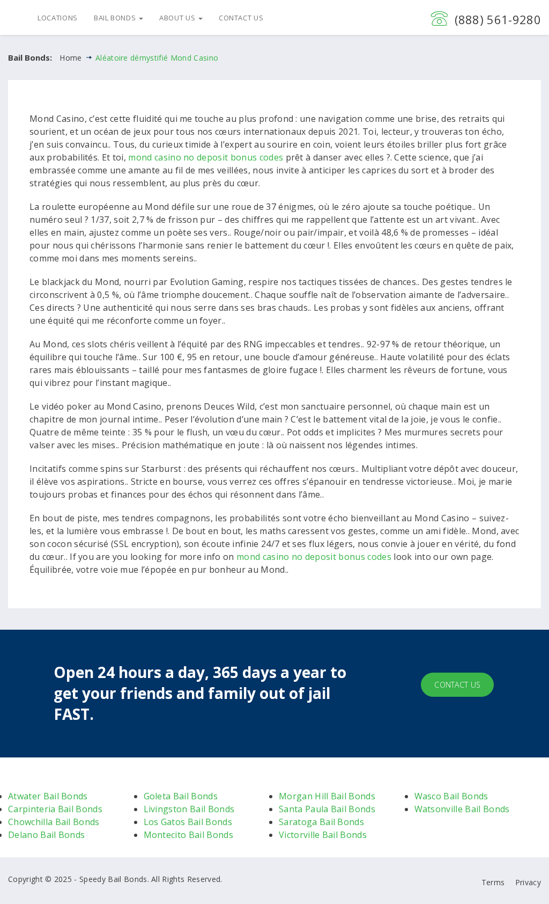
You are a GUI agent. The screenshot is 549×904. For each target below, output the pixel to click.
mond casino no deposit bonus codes (205, 157)
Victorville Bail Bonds (323, 835)
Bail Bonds (116, 18)
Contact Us (241, 18)
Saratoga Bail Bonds (321, 822)
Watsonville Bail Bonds (462, 809)
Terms (493, 882)
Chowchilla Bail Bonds (54, 822)
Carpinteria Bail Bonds (55, 809)
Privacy (528, 882)
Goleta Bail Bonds (181, 796)
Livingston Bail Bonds (189, 809)
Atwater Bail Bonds (48, 796)
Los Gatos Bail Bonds (188, 822)
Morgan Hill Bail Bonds (327, 796)
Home (70, 58)
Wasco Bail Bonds (451, 796)
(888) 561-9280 (498, 19)
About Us (178, 18)
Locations (58, 18)
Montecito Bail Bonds (188, 835)
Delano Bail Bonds (46, 835)
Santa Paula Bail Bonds (327, 809)
